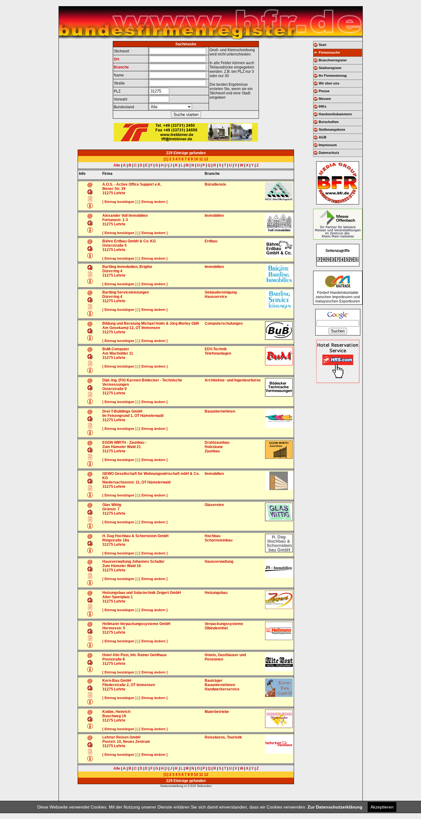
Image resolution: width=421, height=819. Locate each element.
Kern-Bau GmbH (116, 680)
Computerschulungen (224, 323)
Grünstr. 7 (111, 509)
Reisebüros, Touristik (223, 737)
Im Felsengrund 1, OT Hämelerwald (132, 416)
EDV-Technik (216, 349)
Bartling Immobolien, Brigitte (127, 267)
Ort (116, 59)
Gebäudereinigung (221, 292)
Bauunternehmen (220, 411)
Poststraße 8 (113, 659)
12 (206, 159)
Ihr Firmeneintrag (333, 75)
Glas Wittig (111, 505)
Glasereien (214, 505)
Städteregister (330, 68)
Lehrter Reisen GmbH (121, 737)
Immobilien (214, 215)
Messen (325, 99)
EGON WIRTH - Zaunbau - (124, 442)
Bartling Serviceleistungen (125, 292)
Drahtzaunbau (217, 442)
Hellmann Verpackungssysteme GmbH (136, 624)
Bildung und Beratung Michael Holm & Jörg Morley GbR (150, 323)
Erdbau (211, 241)
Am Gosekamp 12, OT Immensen (131, 328)
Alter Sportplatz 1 (117, 597)
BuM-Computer (115, 349)
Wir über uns (329, 83)
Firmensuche (329, 52)
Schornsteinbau (218, 540)
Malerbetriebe (217, 712)
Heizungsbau (216, 593)
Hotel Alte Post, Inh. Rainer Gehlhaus (134, 655)
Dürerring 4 (112, 271)
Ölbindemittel (216, 628)
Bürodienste (215, 184)
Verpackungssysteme (224, 624)
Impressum (328, 145)
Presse (324, 91)
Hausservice (216, 296)
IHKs (322, 106)
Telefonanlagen (218, 353)
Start (322, 45)
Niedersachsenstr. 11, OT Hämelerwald (136, 482)
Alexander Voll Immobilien (125, 215)
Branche (121, 67)
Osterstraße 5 (114, 245)
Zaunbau (212, 451)
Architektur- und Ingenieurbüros (233, 380)
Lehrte (119, 193)
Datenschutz (329, 152)
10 (196, 159)
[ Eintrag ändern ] (153, 202)
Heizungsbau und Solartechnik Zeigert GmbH (141, 593)
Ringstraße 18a (115, 540)
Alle (116, 165)
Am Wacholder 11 (117, 353)
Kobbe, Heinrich (116, 712)
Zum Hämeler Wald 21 (121, 447)
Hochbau (212, 536)
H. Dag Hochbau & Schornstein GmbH (135, 536)
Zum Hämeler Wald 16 (121, 566)
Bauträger (214, 680)
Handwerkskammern (335, 114)
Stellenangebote (332, 129)
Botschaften (329, 122)
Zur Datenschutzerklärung (335, 807)
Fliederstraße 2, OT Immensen (128, 685)
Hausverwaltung (219, 561)
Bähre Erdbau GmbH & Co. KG (129, 241)
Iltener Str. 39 (113, 189)
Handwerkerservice (222, 689)
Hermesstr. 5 (113, 628)
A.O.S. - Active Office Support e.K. (131, 184)
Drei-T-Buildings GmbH (122, 411)
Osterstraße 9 (114, 389)
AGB (322, 137)
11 (201, 159)
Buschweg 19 (114, 716)
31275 (107, 193)
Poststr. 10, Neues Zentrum (126, 741)
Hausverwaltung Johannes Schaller (133, 561)
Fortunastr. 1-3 (115, 220)
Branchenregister (333, 60)
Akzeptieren (382, 807)
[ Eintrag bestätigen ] (119, 202)
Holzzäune (214, 447)
